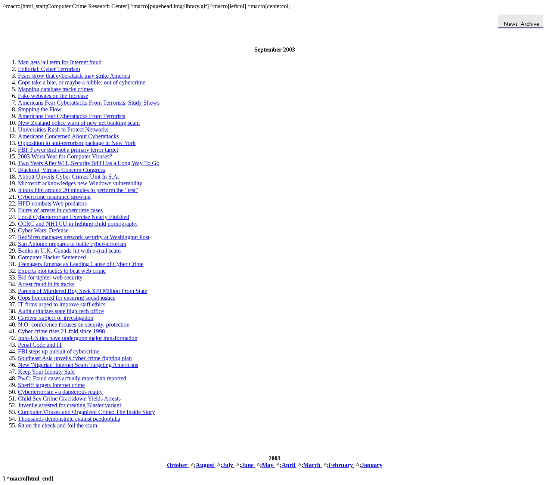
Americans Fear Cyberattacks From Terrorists (71, 116)
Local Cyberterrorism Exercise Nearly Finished (73, 217)
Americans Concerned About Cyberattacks (68, 136)
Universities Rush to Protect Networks (63, 129)
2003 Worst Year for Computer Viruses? (65, 156)
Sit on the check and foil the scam (57, 425)
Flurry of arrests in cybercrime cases (60, 210)
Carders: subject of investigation (55, 318)
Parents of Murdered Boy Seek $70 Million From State (82, 291)
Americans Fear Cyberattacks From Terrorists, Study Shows (88, 102)
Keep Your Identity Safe (46, 371)
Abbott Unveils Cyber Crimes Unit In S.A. (68, 176)
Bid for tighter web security (50, 277)
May (268, 465)
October (178, 465)
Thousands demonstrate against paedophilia (69, 419)
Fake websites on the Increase (53, 96)
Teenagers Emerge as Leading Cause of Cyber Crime (80, 264)
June (248, 465)
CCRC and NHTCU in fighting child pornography (78, 223)
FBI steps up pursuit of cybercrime (58, 351)
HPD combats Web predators (52, 203)
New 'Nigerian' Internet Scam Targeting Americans (78, 365)
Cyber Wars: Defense (43, 230)
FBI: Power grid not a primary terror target (68, 149)
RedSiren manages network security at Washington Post (83, 237)
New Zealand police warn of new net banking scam (79, 123)
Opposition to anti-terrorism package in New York (77, 143)
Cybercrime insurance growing (54, 197)
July (228, 465)
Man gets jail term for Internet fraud (60, 62)
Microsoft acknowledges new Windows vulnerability (80, 183)
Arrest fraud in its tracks (46, 284)
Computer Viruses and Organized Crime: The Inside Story (86, 412)
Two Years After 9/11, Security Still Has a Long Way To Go (88, 163)
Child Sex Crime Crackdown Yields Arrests (69, 398)
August (205, 465)
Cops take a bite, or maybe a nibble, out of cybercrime (81, 82)
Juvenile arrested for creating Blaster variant (69, 405)
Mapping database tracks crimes (55, 89)
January (371, 465)
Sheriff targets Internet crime (51, 385)
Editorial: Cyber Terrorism (49, 69)
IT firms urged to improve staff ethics (61, 304)
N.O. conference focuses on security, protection (74, 324)
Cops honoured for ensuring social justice (66, 297)
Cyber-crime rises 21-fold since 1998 (61, 331)
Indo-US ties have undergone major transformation (77, 338)
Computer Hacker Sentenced (52, 257)
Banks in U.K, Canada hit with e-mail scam (69, 250)
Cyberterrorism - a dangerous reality (60, 392)
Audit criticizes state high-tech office (61, 311)
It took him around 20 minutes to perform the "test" (78, 190)
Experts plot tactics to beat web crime (62, 271)
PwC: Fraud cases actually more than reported (72, 378)
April (289, 465)
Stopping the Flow (40, 109)
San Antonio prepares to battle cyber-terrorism (72, 244)
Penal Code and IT (40, 345)
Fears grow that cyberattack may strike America (74, 75)
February (341, 465)
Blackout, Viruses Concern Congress (61, 170)
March (312, 465)
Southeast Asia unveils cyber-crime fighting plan (75, 358)
